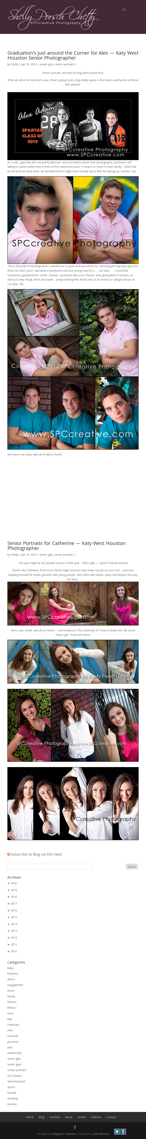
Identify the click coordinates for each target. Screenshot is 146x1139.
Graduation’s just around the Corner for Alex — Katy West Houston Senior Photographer (73, 55)
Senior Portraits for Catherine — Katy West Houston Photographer (66, 545)
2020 (14, 883)
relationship (14, 1053)
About (68, 1117)
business (12, 973)
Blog (41, 1117)
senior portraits (64, 64)
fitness (11, 1007)
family (11, 996)
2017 (14, 903)
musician (12, 1036)
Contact (111, 1117)
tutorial (11, 1092)
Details (81, 1117)
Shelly (14, 64)
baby (10, 968)
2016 (14, 910)
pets (10, 1047)
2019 (14, 890)
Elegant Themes (64, 1134)
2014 (14, 924)
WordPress (101, 1134)
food (10, 1013)
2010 (14, 951)
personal (12, 1041)
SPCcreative (14, 1076)
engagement (15, 985)
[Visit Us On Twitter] (117, 1133)
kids (9, 1019)
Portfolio (54, 1117)
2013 (14, 930)
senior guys (47, 64)
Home (30, 1117)
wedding (12, 1098)
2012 (14, 937)
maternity (13, 1024)
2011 (14, 944)
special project (16, 1081)
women (12, 1104)
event (10, 990)
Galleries (96, 1117)
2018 (14, 896)
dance (11, 979)
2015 (14, 917)
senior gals (46, 554)
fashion (12, 1002)
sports (11, 1087)
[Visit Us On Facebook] (123, 1133)
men (10, 1030)
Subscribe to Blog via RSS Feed (36, 854)
